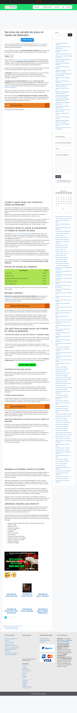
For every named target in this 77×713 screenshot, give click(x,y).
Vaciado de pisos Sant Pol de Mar (63, 310)
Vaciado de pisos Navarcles (62, 400)
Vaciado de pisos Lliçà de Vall (62, 436)
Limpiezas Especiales (27, 687)
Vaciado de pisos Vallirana (61, 237)
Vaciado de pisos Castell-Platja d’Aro (43, 611)
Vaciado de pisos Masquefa (62, 424)
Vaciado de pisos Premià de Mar (63, 377)
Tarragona (24, 676)
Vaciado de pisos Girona (27, 595)
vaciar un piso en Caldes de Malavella (23, 59)
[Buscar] (70, 34)
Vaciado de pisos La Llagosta (62, 447)
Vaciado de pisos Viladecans (62, 233)
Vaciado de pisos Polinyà (61, 381)
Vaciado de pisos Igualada (61, 459)
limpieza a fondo (29, 92)
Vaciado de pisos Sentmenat (62, 263)
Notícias (68, 7)
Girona (24, 674)
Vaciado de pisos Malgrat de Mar (63, 432)
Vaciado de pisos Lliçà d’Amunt (62, 438)
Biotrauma (7, 44)
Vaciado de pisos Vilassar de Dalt (63, 218)
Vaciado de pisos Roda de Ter (11, 627)
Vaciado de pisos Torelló (61, 245)
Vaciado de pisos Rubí (60, 371)
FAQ (63, 7)
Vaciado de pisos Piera (60, 385)
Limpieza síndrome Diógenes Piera (63, 54)
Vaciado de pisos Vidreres (43, 595)
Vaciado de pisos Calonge (27, 610)
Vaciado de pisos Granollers (62, 461)
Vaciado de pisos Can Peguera (11, 628)
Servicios (36, 7)
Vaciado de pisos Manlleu (61, 430)
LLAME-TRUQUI (27, 40)
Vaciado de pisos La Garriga (62, 450)
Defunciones (25, 680)
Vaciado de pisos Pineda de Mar (63, 383)
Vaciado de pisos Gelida (61, 463)
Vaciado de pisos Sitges (61, 261)
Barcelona (24, 673)
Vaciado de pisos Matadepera (62, 422)
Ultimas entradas (26, 670)
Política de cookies (44, 638)
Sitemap (44, 693)
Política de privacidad (45, 640)
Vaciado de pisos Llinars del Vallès (63, 434)
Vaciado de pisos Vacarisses (62, 239)
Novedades (25, 668)
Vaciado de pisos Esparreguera (62, 470)
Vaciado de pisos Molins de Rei (62, 416)
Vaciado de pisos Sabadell (61, 369)
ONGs (20, 398)
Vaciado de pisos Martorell (61, 426)
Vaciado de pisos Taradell (61, 257)
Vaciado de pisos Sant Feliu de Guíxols (11, 611)
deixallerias (7, 64)
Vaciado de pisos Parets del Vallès (63, 387)
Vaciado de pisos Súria (60, 259)
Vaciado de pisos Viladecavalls (62, 231)
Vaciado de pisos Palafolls (61, 395)
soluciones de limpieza (41, 44)
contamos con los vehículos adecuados (22, 233)
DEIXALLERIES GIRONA (27, 365)
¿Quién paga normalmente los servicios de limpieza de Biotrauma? (12, 649)
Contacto (57, 7)
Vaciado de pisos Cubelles (61, 478)
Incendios (24, 682)
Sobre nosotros (47, 7)
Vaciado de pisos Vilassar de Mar (63, 216)
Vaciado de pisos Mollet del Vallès (63, 414)
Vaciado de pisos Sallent (61, 367)
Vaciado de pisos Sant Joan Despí (63, 319)
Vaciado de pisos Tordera (61, 247)
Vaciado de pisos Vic (60, 235)
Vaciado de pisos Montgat (61, 408)
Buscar (57, 32)
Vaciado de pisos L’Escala (11, 595)
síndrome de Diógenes (10, 87)
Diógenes (24, 683)
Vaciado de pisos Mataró (61, 420)
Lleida (23, 677)
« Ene (63, 208)
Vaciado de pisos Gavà (60, 465)
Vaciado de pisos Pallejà (61, 389)
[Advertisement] (38, 19)
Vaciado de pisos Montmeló (62, 406)
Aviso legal (42, 641)
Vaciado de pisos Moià (60, 418)
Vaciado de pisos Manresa (61, 428)
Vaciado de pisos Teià (60, 255)
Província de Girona (9, 626)
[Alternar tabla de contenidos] (11, 56)
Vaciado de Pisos (18, 626)
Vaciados (24, 685)
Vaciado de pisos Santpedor (62, 265)
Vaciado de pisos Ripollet (61, 375)
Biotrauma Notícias (9, 642)
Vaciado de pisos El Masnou (62, 476)
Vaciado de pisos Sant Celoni (62, 347)
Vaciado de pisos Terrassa (61, 253)
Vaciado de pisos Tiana (61, 251)
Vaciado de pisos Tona (60, 249)
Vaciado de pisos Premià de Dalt (63, 379)
